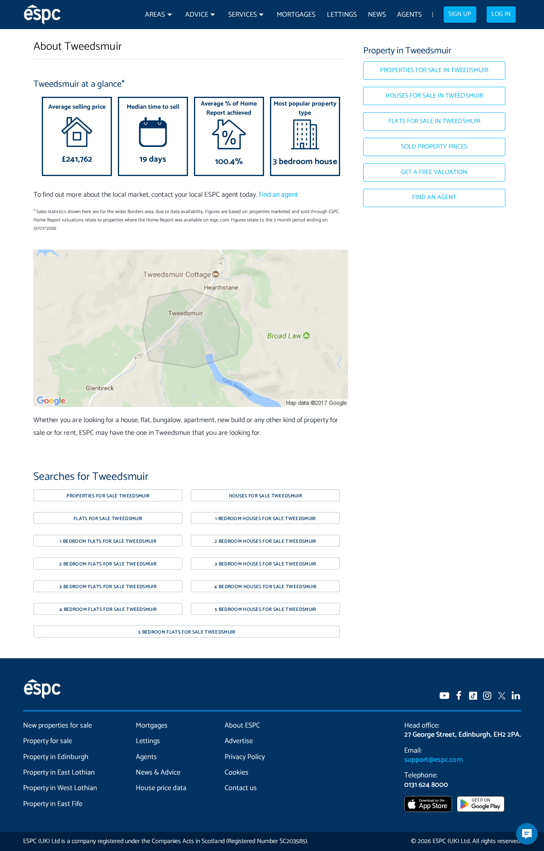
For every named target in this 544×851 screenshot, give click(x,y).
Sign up (459, 14)
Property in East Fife (52, 804)
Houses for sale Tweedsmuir (265, 496)
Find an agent (278, 195)
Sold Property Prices (434, 147)
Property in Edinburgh (55, 757)
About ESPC (242, 726)
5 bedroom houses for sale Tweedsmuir (265, 609)
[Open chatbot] (527, 834)
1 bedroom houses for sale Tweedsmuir (265, 518)
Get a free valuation (434, 172)
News (377, 15)
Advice (196, 15)
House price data (161, 788)
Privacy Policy (245, 757)
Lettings (342, 15)
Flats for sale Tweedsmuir (108, 518)
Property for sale (47, 741)
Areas (155, 15)
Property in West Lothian (60, 788)
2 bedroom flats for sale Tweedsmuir (108, 564)
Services (242, 15)
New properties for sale (57, 726)
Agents (409, 15)
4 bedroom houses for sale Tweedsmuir (265, 587)
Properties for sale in (434, 70)
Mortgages (296, 15)
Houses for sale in (434, 96)
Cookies (237, 773)
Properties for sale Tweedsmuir (108, 496)
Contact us (241, 788)
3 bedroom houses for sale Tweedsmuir (265, 564)
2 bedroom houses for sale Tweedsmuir (265, 541)
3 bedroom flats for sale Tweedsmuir (108, 587)
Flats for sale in (434, 121)
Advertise (239, 741)
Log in (501, 14)
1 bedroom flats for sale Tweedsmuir (108, 541)
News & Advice (158, 773)
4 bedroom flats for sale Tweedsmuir (108, 609)
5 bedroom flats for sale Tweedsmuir (186, 632)
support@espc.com (433, 760)
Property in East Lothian (59, 773)
